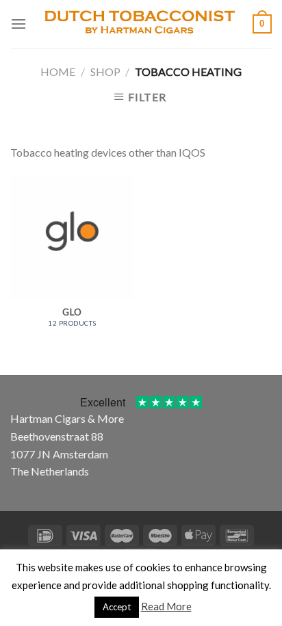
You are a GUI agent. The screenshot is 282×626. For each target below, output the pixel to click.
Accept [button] (117, 606)
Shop (105, 71)
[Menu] (18, 23)
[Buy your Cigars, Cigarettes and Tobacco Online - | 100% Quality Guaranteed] (139, 24)
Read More (166, 606)
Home (57, 71)
